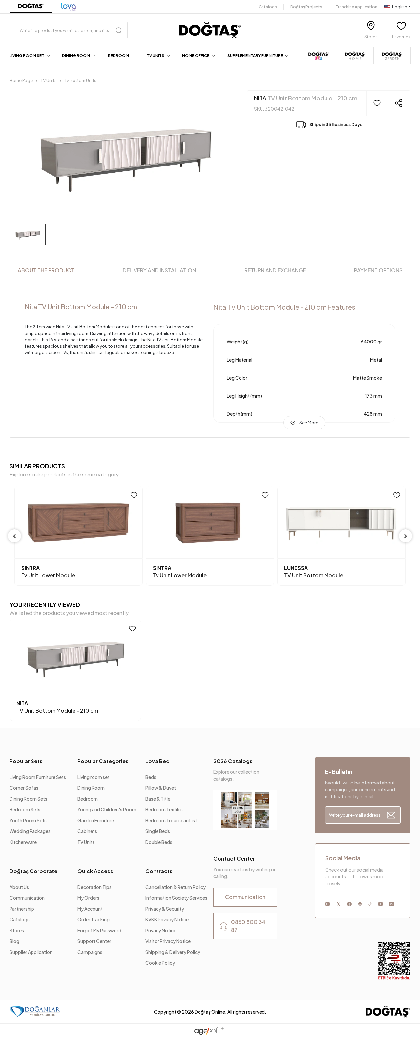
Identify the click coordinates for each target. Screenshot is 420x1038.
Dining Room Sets (28, 799)
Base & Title (157, 799)
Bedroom (87, 799)
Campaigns (89, 952)
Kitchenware (23, 842)
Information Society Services (176, 898)
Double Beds (158, 842)
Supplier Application (31, 952)
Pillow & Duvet (160, 788)
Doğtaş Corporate (33, 871)
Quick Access (95, 871)
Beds (150, 777)
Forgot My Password (99, 930)
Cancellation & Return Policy (175, 887)
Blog (14, 941)
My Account (90, 909)
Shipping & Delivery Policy (172, 952)
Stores (17, 930)
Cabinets (87, 831)
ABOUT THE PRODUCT (46, 270)
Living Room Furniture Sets (38, 777)
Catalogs (268, 6)
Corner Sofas (24, 788)
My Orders (88, 898)
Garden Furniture (95, 820)
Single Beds (157, 831)
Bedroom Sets (25, 809)
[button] (31, 56)
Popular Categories (103, 761)
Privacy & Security (164, 909)
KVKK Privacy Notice (167, 919)
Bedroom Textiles (164, 809)
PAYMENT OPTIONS (378, 270)
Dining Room (91, 788)
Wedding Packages (30, 831)
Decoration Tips (94, 887)
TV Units (86, 842)
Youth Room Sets (28, 820)
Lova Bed (157, 761)
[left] (14, 536)
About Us (19, 887)
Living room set (93, 777)
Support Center (94, 941)
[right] (405, 536)
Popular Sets (26, 761)
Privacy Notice (160, 930)
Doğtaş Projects (306, 6)
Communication (27, 898)
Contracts (159, 871)
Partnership (22, 909)
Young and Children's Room (106, 809)
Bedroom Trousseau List (171, 820)
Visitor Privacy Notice (168, 941)
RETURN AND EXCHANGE (275, 270)
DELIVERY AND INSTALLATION (159, 270)
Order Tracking (93, 919)
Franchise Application (356, 6)
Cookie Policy (160, 963)
